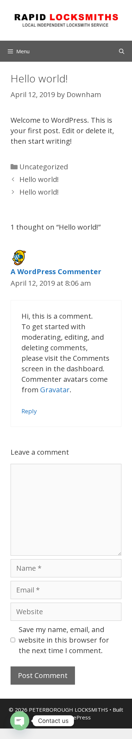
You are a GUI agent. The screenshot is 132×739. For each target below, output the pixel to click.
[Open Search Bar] (121, 51)
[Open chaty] (19, 720)
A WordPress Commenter (56, 271)
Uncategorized (43, 166)
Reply (29, 411)
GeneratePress (72, 717)
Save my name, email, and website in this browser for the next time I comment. (64, 640)
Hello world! (39, 179)
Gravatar (55, 389)
